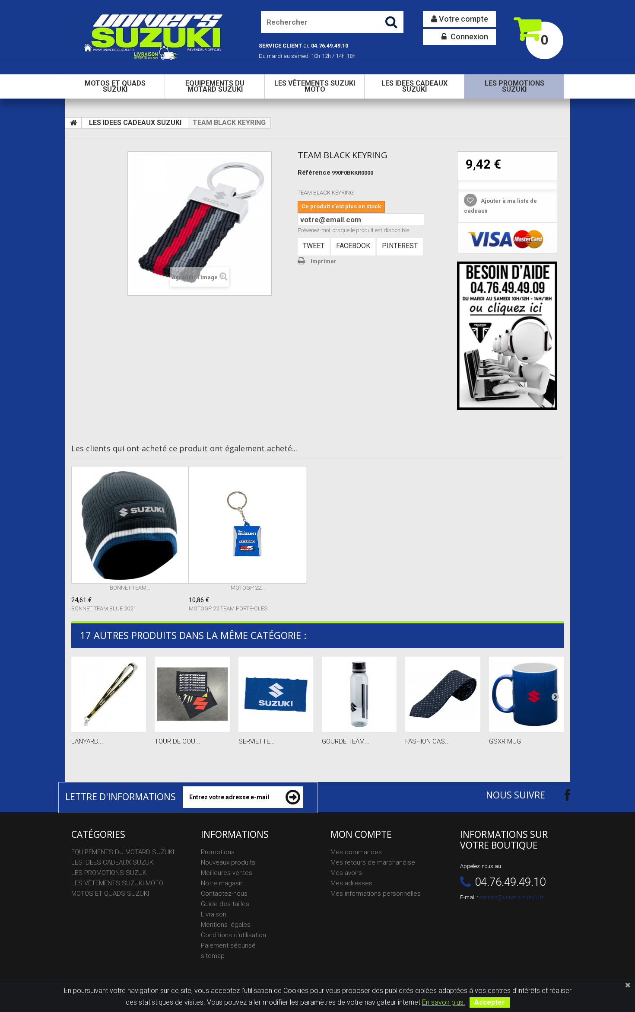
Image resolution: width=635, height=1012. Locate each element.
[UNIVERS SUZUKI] (154, 36)
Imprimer (324, 261)
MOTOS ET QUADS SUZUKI (115, 86)
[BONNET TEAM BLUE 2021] (130, 525)
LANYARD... (87, 741)
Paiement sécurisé (228, 945)
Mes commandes (356, 852)
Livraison (213, 914)
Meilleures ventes (226, 873)
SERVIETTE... (256, 741)
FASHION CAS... (427, 741)
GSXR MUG (505, 741)
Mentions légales (226, 925)
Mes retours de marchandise (372, 862)
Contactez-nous (224, 893)
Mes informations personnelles (375, 893)
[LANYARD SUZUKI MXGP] (108, 694)
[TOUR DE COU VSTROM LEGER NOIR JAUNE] (192, 694)
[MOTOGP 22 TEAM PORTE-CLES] (247, 525)
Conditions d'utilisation (233, 935)
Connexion (468, 36)
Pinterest (400, 246)
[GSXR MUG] (526, 694)
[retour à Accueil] (73, 123)
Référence (314, 172)
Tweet (313, 246)
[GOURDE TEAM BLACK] (359, 694)
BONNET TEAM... (130, 587)
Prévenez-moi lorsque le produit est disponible (353, 230)
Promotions (218, 852)
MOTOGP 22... (248, 587)
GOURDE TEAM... (346, 741)
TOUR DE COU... (177, 741)
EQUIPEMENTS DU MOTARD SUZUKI (214, 86)
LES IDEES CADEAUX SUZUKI (414, 86)
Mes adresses (351, 883)
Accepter (489, 1002)
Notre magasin (222, 883)
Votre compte (462, 18)
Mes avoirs (346, 873)
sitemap (213, 956)
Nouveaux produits (228, 862)
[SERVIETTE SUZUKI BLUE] (275, 694)
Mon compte (361, 834)
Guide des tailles (225, 904)
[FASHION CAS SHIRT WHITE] (442, 694)
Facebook (353, 246)
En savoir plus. (443, 1002)
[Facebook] (559, 794)
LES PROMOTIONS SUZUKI (514, 86)
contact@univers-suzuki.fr (511, 897)
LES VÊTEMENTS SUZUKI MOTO (314, 86)
